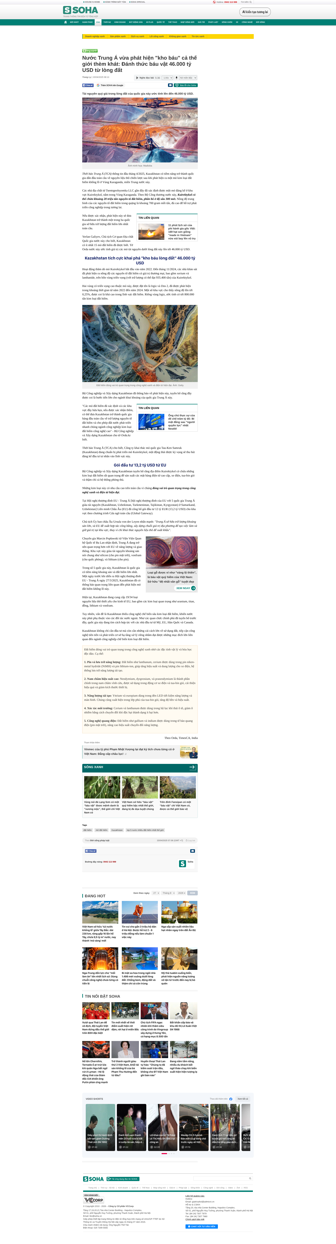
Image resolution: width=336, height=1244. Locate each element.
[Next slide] (246, 1129)
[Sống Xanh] (139, 50)
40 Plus (149, 22)
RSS (246, 1188)
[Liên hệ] (192, 851)
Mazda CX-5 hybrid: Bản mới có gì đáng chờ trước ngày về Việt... (193, 1139)
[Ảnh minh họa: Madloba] (140, 130)
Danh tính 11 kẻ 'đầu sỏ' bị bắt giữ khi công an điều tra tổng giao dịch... (225, 1139)
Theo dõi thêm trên (219, 1099)
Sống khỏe (227, 22)
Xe (237, 22)
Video (230, 1188)
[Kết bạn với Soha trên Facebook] (182, 863)
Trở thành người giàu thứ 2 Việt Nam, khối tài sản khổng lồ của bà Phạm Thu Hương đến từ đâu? (125, 1068)
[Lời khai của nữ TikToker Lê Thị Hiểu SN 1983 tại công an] (162, 1127)
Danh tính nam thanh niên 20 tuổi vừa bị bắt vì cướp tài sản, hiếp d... (131, 1139)
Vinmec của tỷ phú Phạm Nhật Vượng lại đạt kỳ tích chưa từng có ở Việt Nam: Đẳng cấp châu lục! (129, 751)
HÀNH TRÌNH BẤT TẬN (115, 2)
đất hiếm (87, 830)
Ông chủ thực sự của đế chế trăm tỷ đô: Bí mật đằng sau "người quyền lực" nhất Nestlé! (181, 422)
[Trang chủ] (80, 12)
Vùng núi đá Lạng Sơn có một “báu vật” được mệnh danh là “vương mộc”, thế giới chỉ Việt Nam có (102, 807)
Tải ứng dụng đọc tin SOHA (124, 1179)
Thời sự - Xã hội (107, 1188)
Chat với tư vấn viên (203, 1226)
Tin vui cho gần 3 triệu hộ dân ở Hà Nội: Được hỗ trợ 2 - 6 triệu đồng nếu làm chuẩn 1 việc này (139, 932)
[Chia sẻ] (88, 85)
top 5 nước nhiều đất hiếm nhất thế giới (145, 830)
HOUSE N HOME (92, 2)
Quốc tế (161, 22)
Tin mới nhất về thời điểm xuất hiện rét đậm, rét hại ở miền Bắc (125, 1026)
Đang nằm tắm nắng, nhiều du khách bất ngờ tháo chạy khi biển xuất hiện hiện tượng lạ (183, 1066)
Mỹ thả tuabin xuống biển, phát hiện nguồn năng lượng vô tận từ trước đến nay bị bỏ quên (178, 978)
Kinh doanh (120, 22)
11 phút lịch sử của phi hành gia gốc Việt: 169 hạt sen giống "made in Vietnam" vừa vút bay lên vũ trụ (182, 232)
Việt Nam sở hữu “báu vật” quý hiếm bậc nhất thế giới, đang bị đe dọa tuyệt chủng (138, 805)
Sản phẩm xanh (118, 36)
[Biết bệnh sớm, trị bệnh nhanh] (256, 12)
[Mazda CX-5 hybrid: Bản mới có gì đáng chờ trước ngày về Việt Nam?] (194, 1127)
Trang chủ (92, 1188)
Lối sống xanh (157, 36)
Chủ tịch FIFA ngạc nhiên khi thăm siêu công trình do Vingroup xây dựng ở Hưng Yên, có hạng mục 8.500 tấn (154, 1029)
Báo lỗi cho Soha (188, 85)
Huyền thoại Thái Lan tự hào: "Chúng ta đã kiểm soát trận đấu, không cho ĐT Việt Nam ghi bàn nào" (154, 1068)
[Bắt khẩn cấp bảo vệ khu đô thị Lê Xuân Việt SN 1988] (183, 1010)
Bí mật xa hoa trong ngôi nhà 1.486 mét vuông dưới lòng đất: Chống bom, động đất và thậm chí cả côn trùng (139, 978)
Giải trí (201, 22)
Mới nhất (74, 22)
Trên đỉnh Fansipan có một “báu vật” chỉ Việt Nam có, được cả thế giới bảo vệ (175, 805)
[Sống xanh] (193, 768)
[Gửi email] (170, 85)
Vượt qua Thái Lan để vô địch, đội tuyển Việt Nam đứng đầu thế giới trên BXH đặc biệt (95, 1028)
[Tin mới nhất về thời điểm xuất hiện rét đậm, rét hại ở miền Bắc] (125, 1010)
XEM (192, 893)
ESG (98, 22)
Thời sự (107, 22)
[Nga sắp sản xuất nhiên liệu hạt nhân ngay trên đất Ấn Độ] (179, 912)
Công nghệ (247, 22)
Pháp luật (213, 22)
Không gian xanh (177, 36)
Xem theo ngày (141, 893)
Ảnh (238, 1188)
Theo (140, 840)
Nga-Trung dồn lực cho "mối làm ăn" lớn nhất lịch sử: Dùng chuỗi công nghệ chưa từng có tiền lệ (100, 978)
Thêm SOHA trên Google (112, 85)
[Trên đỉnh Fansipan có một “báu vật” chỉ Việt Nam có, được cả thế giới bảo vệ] (178, 787)
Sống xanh (93, 767)
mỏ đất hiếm (101, 830)
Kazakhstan (117, 830)
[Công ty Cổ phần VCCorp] (125, 1199)
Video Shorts (94, 1099)
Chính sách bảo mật (195, 1219)
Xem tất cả (243, 1099)
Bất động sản (136, 22)
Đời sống (260, 22)
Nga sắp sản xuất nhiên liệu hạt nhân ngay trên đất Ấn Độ (178, 928)
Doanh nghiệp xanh (95, 36)
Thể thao (172, 22)
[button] (164, 1153)
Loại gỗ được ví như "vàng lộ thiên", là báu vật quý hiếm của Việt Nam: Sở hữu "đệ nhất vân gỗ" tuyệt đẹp (172, 577)
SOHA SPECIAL (138, 2)
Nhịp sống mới (187, 22)
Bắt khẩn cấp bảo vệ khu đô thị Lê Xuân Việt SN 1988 (183, 1026)
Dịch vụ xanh (137, 36)
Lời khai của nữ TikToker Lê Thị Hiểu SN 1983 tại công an (163, 1139)
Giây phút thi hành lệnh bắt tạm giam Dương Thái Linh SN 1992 (100, 1139)
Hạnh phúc (87, 22)
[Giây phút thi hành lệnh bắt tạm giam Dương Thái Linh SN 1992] (100, 1127)
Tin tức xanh (198, 36)
